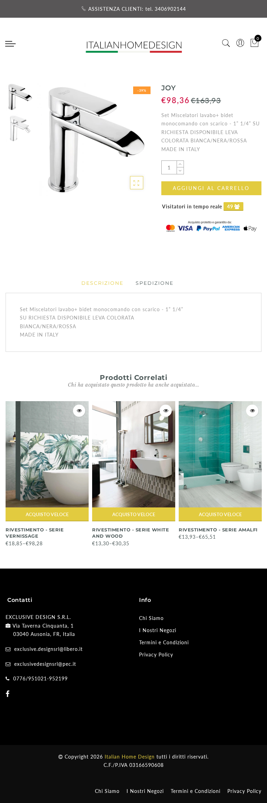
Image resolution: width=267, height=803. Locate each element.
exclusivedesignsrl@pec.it (45, 664)
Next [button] (128, 143)
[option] (93, 139)
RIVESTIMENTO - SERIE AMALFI (218, 529)
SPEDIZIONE (154, 283)
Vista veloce (79, 411)
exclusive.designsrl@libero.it (48, 649)
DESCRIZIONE (102, 283)
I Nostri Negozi (157, 630)
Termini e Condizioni (164, 642)
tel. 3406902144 (165, 9)
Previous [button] (49, 144)
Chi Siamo (151, 618)
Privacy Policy (156, 654)
